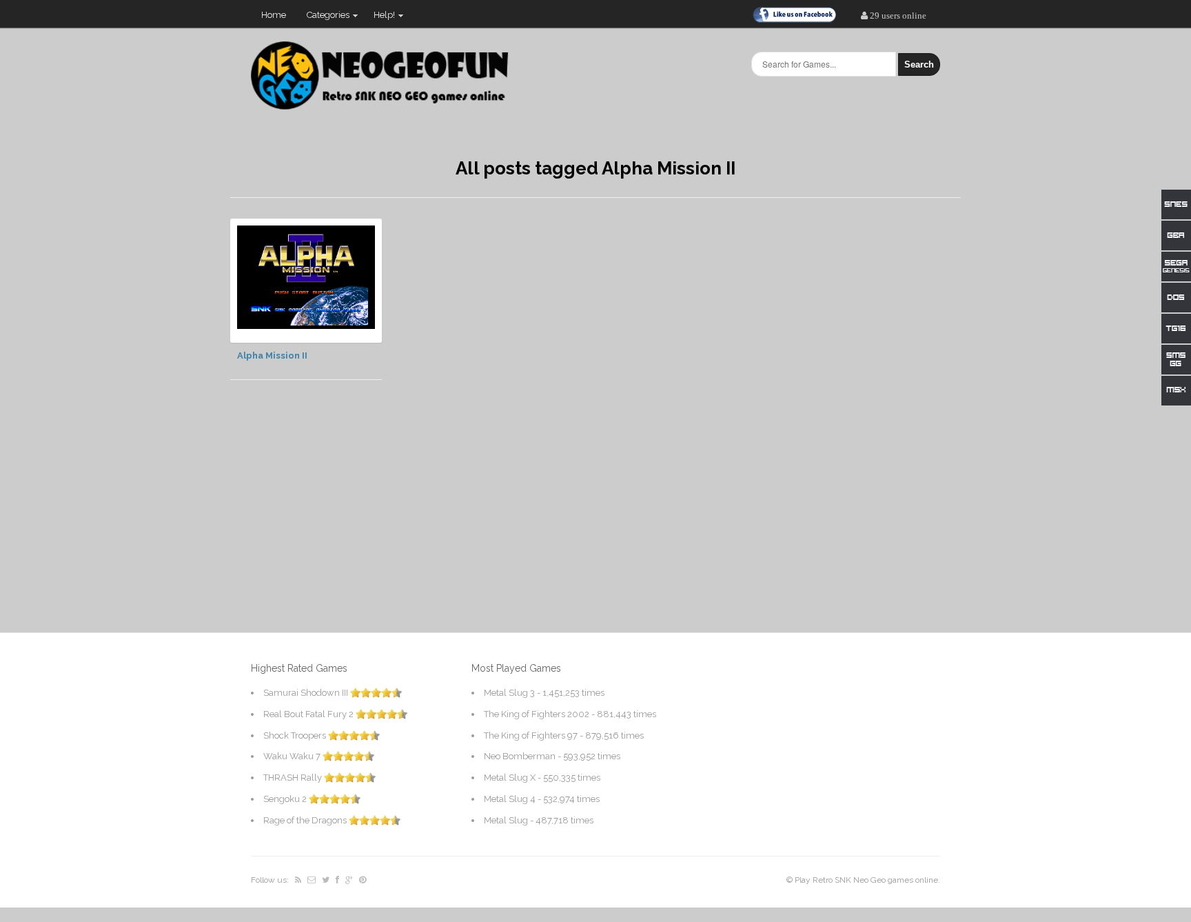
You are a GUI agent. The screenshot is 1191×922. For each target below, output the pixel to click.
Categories (322, 18)
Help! (379, 18)
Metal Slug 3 (509, 693)
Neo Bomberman (520, 756)
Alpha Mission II (272, 355)
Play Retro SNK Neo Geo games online (866, 880)
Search (919, 64)
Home (273, 15)
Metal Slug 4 (510, 799)
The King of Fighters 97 (531, 735)
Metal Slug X (510, 777)
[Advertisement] (857, 425)
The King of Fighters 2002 (536, 714)
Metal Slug (506, 820)
